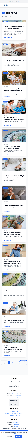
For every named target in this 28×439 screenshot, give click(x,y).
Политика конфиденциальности (14, 415)
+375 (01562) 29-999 (16, 395)
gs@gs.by (16, 397)
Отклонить (10, 436)
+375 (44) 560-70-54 (15, 393)
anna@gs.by (15, 426)
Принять (18, 436)
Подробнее (14, 433)
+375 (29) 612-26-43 (16, 424)
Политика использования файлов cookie (14, 413)
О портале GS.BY (14, 411)
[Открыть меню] (25, 5)
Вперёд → (23, 362)
